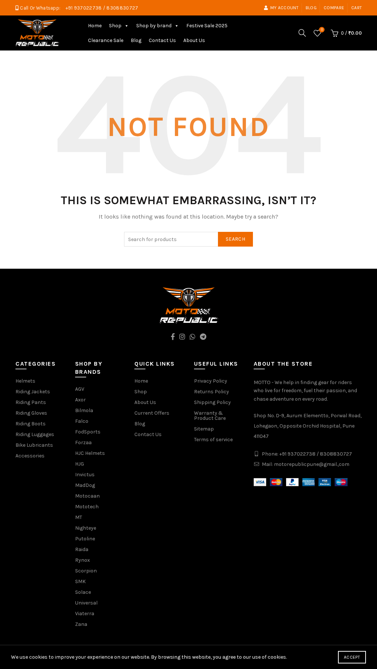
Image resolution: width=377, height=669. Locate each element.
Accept (352, 657)
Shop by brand (154, 25)
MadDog (85, 485)
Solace (83, 592)
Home (95, 25)
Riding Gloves (31, 413)
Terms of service (213, 439)
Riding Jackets (32, 391)
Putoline (85, 539)
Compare (334, 7)
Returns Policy (211, 391)
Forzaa (83, 442)
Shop (115, 25)
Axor (80, 400)
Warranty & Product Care (210, 415)
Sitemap (204, 429)
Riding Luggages (34, 434)
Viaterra (84, 613)
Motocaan (87, 496)
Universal (86, 603)
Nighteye (85, 528)
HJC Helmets (90, 453)
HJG (79, 464)
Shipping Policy (212, 402)
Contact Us (162, 40)
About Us (194, 40)
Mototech (87, 507)
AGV (79, 389)
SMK (80, 581)
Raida (81, 549)
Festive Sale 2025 (207, 25)
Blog (311, 7)
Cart (356, 7)
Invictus (85, 474)
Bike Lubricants (34, 445)
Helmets (25, 381)
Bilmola (84, 410)
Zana (81, 624)
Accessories (30, 456)
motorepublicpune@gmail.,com (311, 464)
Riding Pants (30, 402)
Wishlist (322, 30)
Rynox (82, 560)
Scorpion (86, 571)
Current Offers (151, 413)
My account (284, 7)
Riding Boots (30, 424)
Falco (81, 421)
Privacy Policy (210, 381)
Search (235, 239)
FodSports (88, 432)
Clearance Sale (105, 40)
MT (78, 517)
